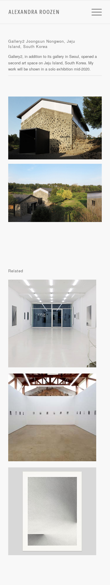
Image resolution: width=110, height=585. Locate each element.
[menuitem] (94, 12)
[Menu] (94, 12)
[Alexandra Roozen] (45, 12)
